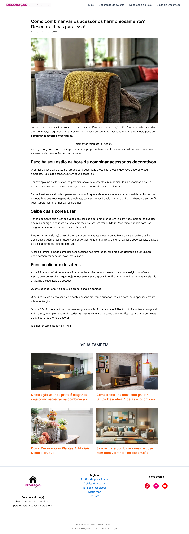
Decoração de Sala (140, 4)
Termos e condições (94, 487)
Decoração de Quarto (111, 4)
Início (91, 4)
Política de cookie (94, 483)
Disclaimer (94, 491)
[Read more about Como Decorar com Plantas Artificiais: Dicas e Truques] (62, 425)
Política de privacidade (94, 479)
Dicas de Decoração (169, 4)
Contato (94, 495)
